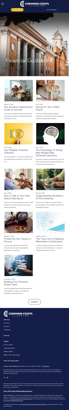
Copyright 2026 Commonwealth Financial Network (33, 404)
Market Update (8, 351)
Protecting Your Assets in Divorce (17, 240)
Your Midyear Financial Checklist (16, 151)
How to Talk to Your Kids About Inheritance (17, 197)
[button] (17, 9)
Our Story (7, 323)
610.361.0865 (51, 10)
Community (7, 330)
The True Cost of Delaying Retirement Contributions (50, 240)
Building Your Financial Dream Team (16, 283)
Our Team (6, 326)
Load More (34, 302)
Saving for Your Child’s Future (48, 108)
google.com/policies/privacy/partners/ (21, 399)
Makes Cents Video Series (12, 355)
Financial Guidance (9, 348)
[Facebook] (4, 377)
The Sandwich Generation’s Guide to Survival (18, 108)
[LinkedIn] (7, 377)
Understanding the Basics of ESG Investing (49, 197)
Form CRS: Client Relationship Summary (17, 391)
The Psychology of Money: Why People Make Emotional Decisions (49, 152)
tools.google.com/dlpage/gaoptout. (13, 400)
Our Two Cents (8, 345)
